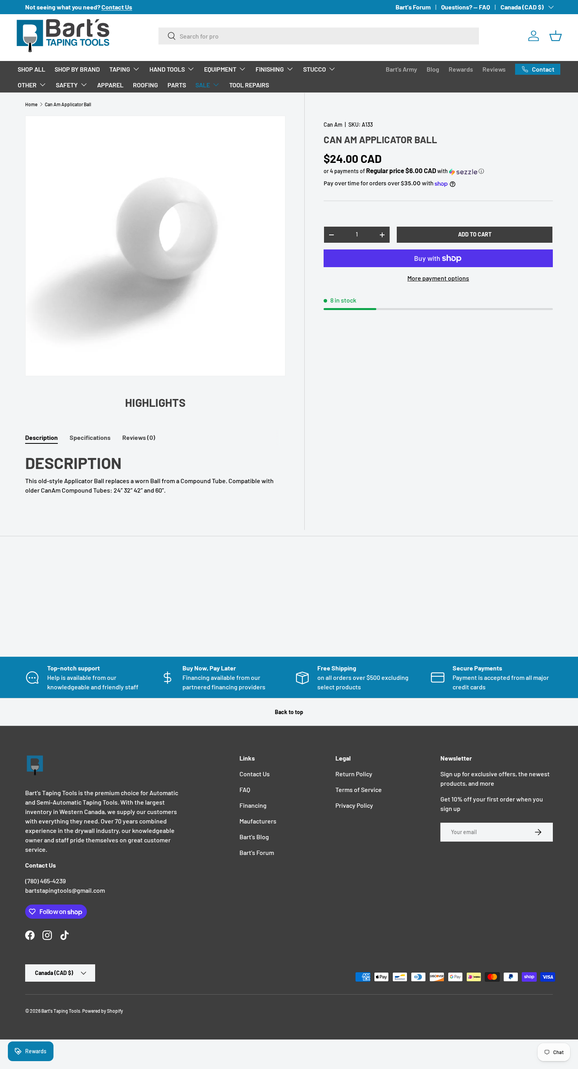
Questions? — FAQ (465, 7)
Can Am (333, 124)
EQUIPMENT (220, 69)
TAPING (119, 69)
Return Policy (353, 773)
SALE (202, 85)
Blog (433, 69)
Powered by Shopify (102, 1011)
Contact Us (254, 773)
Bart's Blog (254, 836)
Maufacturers (257, 821)
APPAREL (110, 85)
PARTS (177, 85)
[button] (555, 35)
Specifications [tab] (90, 437)
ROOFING (145, 85)
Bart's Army (401, 69)
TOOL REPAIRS (249, 85)
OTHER (27, 85)
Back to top (289, 712)
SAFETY (67, 85)
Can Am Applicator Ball (68, 104)
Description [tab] (41, 437)
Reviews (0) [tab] (138, 437)
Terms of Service (358, 789)
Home (31, 104)
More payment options (438, 278)
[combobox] (318, 36)
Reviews (494, 69)
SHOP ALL (31, 69)
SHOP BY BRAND (77, 69)
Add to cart (474, 234)
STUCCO (314, 69)
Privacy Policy (354, 805)
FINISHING (270, 69)
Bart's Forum (413, 7)
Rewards (461, 69)
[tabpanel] (155, 473)
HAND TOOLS (167, 69)
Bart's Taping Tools (60, 1011)
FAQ (244, 789)
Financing (253, 805)
